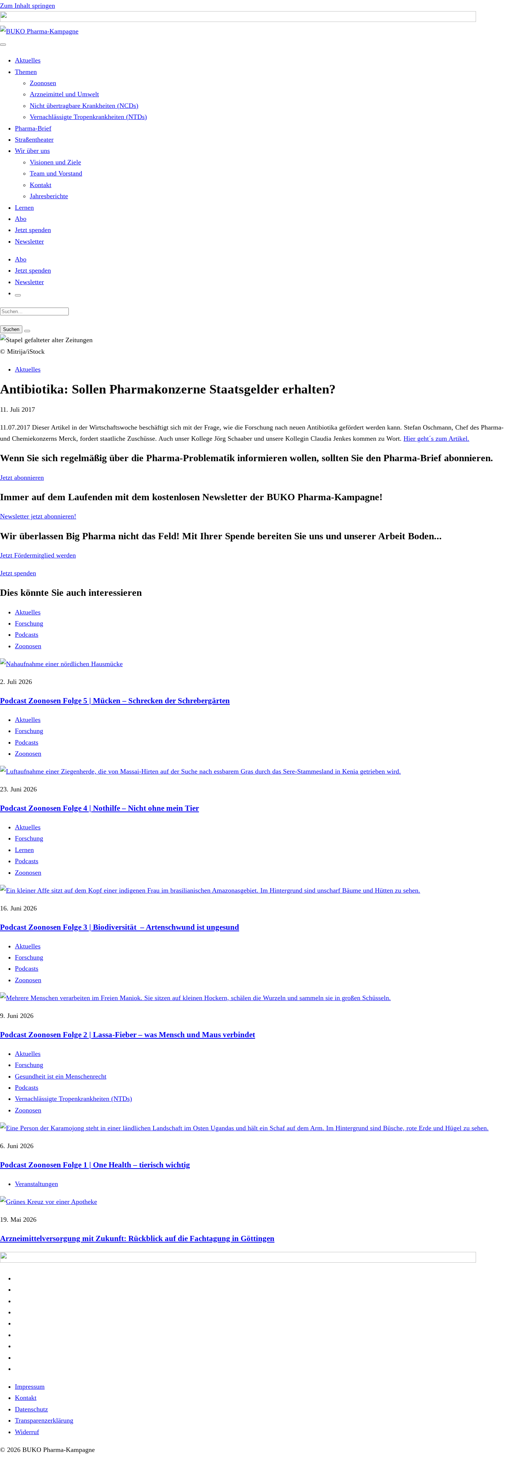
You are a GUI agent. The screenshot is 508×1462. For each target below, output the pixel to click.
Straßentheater (34, 139)
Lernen (24, 207)
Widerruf (27, 1432)
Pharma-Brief (33, 128)
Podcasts (26, 634)
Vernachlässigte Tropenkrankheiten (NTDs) (88, 117)
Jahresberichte (49, 196)
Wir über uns (32, 150)
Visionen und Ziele (55, 162)
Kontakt (40, 185)
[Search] (27, 331)
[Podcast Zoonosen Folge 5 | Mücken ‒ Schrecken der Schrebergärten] (254, 663)
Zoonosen (43, 83)
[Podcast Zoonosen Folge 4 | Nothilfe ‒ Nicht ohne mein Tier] (254, 771)
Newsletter (29, 241)
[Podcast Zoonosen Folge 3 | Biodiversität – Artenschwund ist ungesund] (254, 890)
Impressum (30, 1386)
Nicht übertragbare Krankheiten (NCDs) (84, 105)
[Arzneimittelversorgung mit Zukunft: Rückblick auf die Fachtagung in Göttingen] (254, 1201)
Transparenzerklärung (44, 1420)
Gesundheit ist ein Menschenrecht (60, 1076)
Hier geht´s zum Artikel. (436, 438)
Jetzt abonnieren (22, 477)
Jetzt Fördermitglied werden (38, 555)
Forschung (29, 623)
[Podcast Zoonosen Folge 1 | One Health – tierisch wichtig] (254, 1128)
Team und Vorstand (56, 173)
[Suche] (18, 295)
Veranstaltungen (36, 1184)
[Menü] (3, 45)
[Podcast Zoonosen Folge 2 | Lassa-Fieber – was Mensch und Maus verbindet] (254, 997)
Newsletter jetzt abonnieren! (38, 516)
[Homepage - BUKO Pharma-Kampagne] (39, 31)
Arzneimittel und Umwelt (64, 94)
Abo (20, 218)
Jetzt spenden (33, 230)
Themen (26, 71)
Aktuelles (28, 60)
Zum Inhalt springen (27, 5)
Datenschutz (31, 1409)
